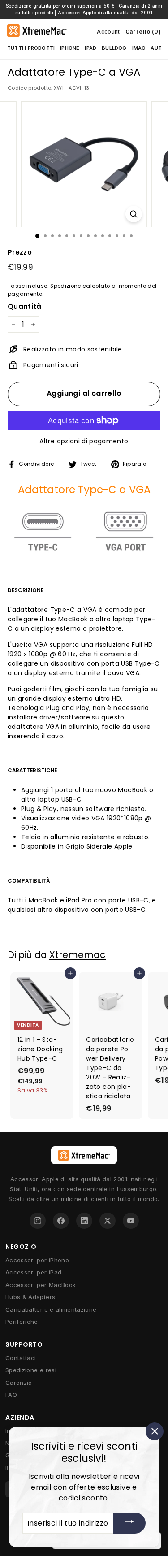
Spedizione (65, 286)
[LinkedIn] (84, 1221)
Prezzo (20, 252)
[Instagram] (38, 1221)
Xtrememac (77, 954)
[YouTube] (131, 1221)
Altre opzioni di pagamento (83, 441)
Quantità (25, 306)
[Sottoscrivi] (129, 1523)
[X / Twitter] (107, 1221)
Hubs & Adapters (30, 1296)
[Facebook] (61, 1221)
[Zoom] (133, 214)
